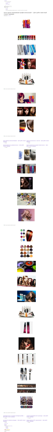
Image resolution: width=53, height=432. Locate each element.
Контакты (5, 424)
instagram (7, 427)
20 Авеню (5, 0)
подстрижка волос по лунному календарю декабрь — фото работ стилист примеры (13, 416)
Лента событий (7, 4)
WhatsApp (7, 428)
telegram (7, 426)
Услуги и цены (6, 423)
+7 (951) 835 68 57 (8, 2)
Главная (7, 3)
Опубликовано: (6, 15)
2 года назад (9, 15)
